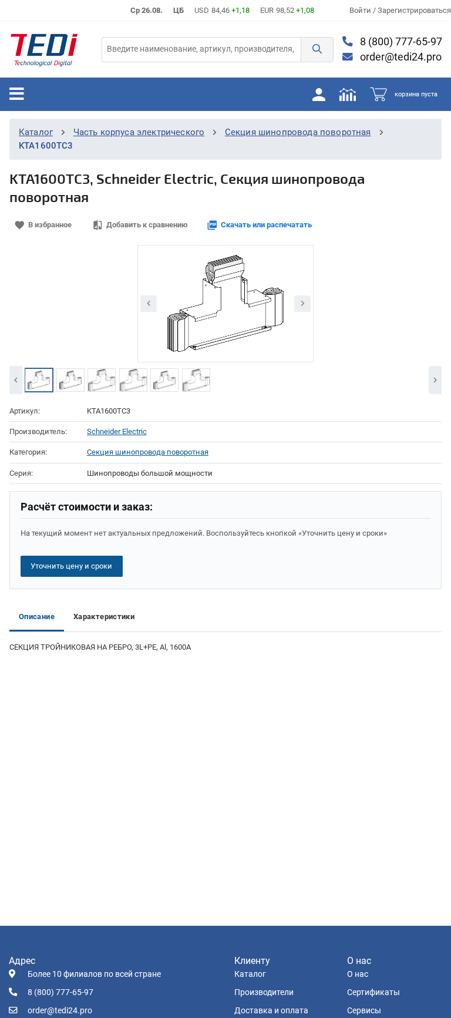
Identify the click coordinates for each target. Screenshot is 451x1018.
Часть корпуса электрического (139, 132)
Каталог (36, 132)
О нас (357, 974)
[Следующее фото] (302, 303)
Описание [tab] (37, 616)
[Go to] (44, 49)
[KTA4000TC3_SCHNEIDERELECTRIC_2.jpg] (196, 380)
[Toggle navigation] (17, 94)
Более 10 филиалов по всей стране (94, 974)
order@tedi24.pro (400, 57)
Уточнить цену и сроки (71, 566)
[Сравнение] (348, 94)
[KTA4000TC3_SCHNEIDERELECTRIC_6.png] (70, 380)
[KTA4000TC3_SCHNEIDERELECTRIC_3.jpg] (164, 380)
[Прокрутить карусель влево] (15, 380)
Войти (361, 10)
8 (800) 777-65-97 (400, 42)
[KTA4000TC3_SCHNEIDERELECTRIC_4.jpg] (133, 380)
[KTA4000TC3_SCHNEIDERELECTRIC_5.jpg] (101, 380)
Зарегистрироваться (414, 10)
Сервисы (364, 1011)
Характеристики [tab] (103, 616)
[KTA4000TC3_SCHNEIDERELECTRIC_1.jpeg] (39, 380)
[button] (317, 49)
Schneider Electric (117, 431)
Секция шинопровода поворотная (298, 132)
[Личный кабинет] (319, 94)
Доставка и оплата (271, 1011)
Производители (264, 992)
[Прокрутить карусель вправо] (435, 380)
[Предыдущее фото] (148, 303)
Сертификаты (373, 992)
